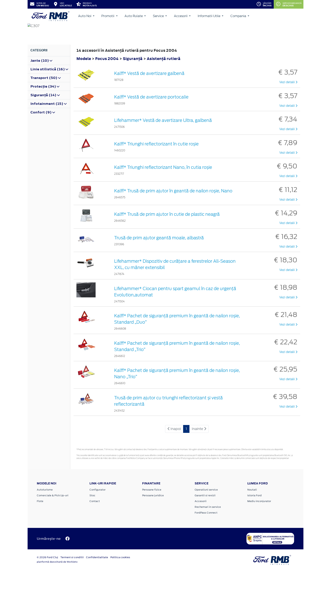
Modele (83, 58)
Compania (238, 16)
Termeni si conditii (72, 557)
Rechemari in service (208, 507)
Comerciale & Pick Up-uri (52, 495)
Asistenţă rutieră (163, 58)
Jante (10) (40, 60)
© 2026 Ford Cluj (47, 557)
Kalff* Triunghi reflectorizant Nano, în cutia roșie (163, 167)
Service (159, 16)
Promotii (108, 16)
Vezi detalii (287, 82)
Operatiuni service (206, 489)
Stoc (92, 495)
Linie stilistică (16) (48, 69)
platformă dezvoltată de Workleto (57, 561)
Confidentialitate (97, 557)
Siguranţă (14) (43, 95)
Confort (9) (41, 112)
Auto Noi (85, 16)
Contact (94, 501)
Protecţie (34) (43, 86)
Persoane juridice (153, 495)
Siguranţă (133, 58)
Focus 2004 (107, 58)
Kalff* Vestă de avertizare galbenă (149, 73)
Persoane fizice (151, 489)
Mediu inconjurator (259, 501)
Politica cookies (120, 557)
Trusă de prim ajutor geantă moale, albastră (159, 237)
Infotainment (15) (47, 103)
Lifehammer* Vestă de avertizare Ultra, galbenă (163, 120)
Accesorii (181, 16)
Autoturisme (45, 489)
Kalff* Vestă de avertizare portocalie (151, 96)
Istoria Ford (254, 495)
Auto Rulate (134, 16)
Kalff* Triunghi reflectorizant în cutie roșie (156, 143)
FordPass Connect (206, 512)
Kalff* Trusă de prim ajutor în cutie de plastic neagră (167, 214)
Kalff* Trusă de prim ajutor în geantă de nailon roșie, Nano (173, 190)
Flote (40, 501)
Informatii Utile (209, 16)
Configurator (97, 489)
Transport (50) (44, 77)
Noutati (252, 489)
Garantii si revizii (205, 495)
